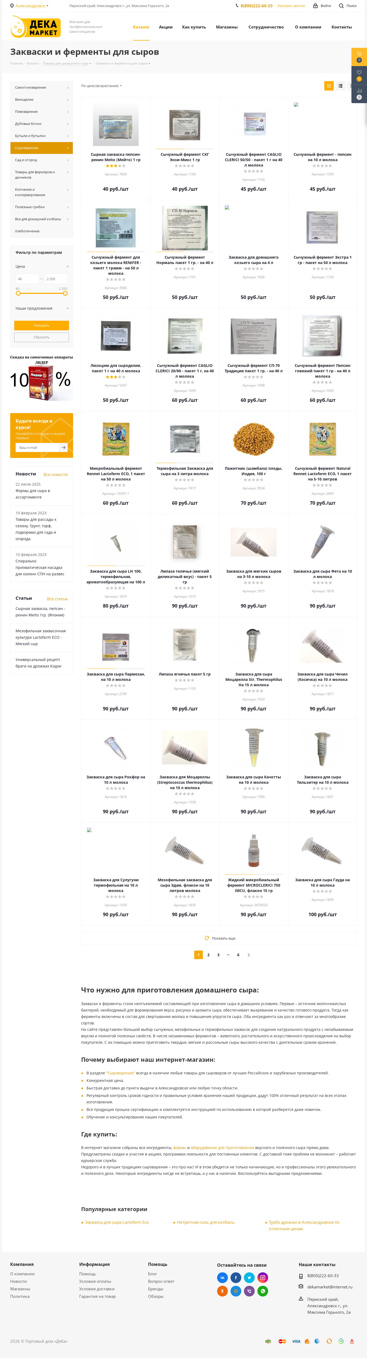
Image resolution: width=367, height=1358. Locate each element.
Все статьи (57, 598)
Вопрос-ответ (161, 1281)
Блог (152, 1273)
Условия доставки (97, 1288)
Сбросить (42, 337)
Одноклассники (222, 1291)
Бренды (155, 1288)
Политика (20, 1296)
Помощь (87, 1273)
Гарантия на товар (97, 1296)
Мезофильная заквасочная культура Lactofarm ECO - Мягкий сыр (41, 637)
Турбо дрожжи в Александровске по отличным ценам (304, 1225)
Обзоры (156, 1296)
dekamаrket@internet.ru (329, 1287)
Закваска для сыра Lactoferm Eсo (117, 1222)
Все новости (56, 474)
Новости (18, 1281)
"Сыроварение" (120, 1072)
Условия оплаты (95, 1281)
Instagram (262, 1277)
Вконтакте (222, 1277)
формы (179, 1147)
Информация (94, 1264)
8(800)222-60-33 (257, 5)
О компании (22, 1273)
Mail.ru (236, 1291)
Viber (249, 1291)
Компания (22, 1264)
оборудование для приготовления (222, 1147)
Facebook (236, 1277)
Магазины (20, 1288)
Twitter (249, 1277)
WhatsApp (262, 1291)
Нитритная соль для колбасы (206, 1222)
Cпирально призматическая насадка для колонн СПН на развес (40, 567)
